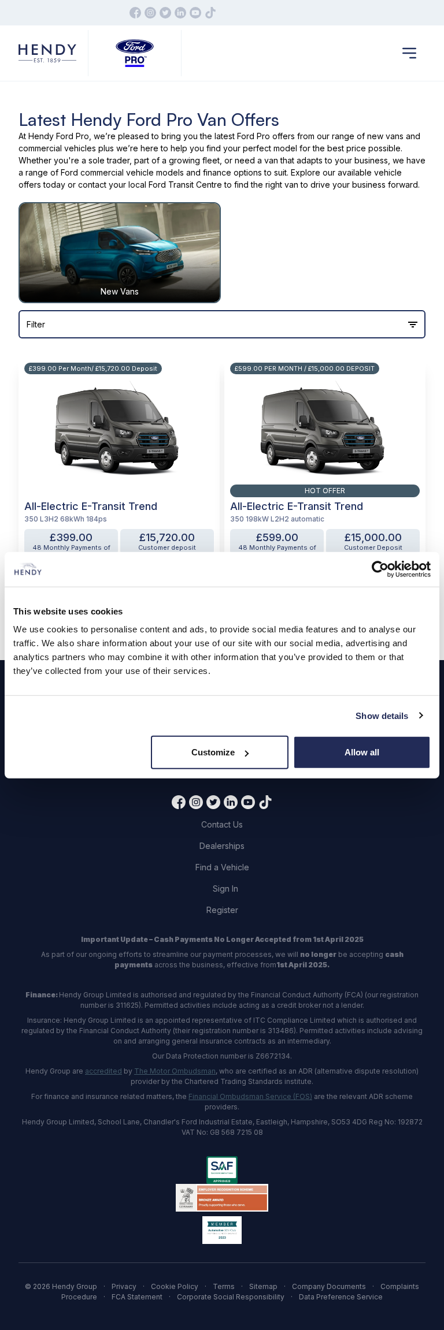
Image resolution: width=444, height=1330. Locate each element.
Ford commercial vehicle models (122, 172)
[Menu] (409, 53)
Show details (382, 715)
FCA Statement (137, 1296)
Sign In (225, 888)
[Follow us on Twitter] (165, 12)
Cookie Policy (174, 1286)
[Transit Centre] (135, 53)
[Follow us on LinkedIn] (180, 12)
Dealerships (222, 846)
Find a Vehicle (222, 867)
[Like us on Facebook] (135, 12)
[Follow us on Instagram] (150, 12)
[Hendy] (47, 53)
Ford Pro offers (266, 136)
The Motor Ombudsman (175, 1071)
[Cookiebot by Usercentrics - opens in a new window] (380, 569)
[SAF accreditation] (222, 1170)
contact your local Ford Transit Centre (150, 184)
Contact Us (222, 824)
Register (222, 910)
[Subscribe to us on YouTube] (195, 12)
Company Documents (329, 1286)
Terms (224, 1286)
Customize (213, 752)
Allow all (362, 752)
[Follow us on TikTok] (210, 12)
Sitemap (263, 1286)
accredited (103, 1071)
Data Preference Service (341, 1296)
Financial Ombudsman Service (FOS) (250, 1096)
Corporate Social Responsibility (230, 1296)
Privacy (124, 1286)
